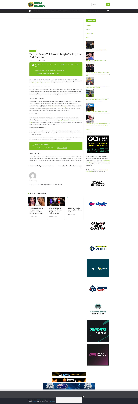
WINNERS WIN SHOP (74, 11)
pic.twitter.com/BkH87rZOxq (57, 70)
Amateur (45, 11)
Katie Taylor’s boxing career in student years (42, 166)
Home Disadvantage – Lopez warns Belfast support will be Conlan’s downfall (36, 211)
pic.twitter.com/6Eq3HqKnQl (42, 144)
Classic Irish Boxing (61, 11)
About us (88, 129)
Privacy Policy (89, 132)
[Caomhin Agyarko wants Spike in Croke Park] (75, 197)
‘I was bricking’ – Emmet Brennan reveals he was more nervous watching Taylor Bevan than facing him (98, 74)
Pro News (88, 25)
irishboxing (42, 60)
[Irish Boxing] (29, 11)
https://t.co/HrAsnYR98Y (44, 70)
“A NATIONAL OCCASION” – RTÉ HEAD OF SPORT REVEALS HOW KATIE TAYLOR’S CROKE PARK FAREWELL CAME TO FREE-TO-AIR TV (97, 99)
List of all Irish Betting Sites (89, 11)
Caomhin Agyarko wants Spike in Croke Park (75, 210)
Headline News (37, 11)
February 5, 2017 (62, 148)
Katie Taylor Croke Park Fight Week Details (96, 50)
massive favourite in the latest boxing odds (58, 107)
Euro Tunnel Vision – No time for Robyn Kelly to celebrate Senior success (55, 211)
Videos (52, 11)
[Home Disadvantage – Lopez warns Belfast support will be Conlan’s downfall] (36, 197)
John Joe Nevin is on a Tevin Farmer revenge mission (70, 167)
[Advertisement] (69, 400)
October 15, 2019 (54, 73)
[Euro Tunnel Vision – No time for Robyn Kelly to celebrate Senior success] (56, 197)
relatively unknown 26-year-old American (41, 82)
